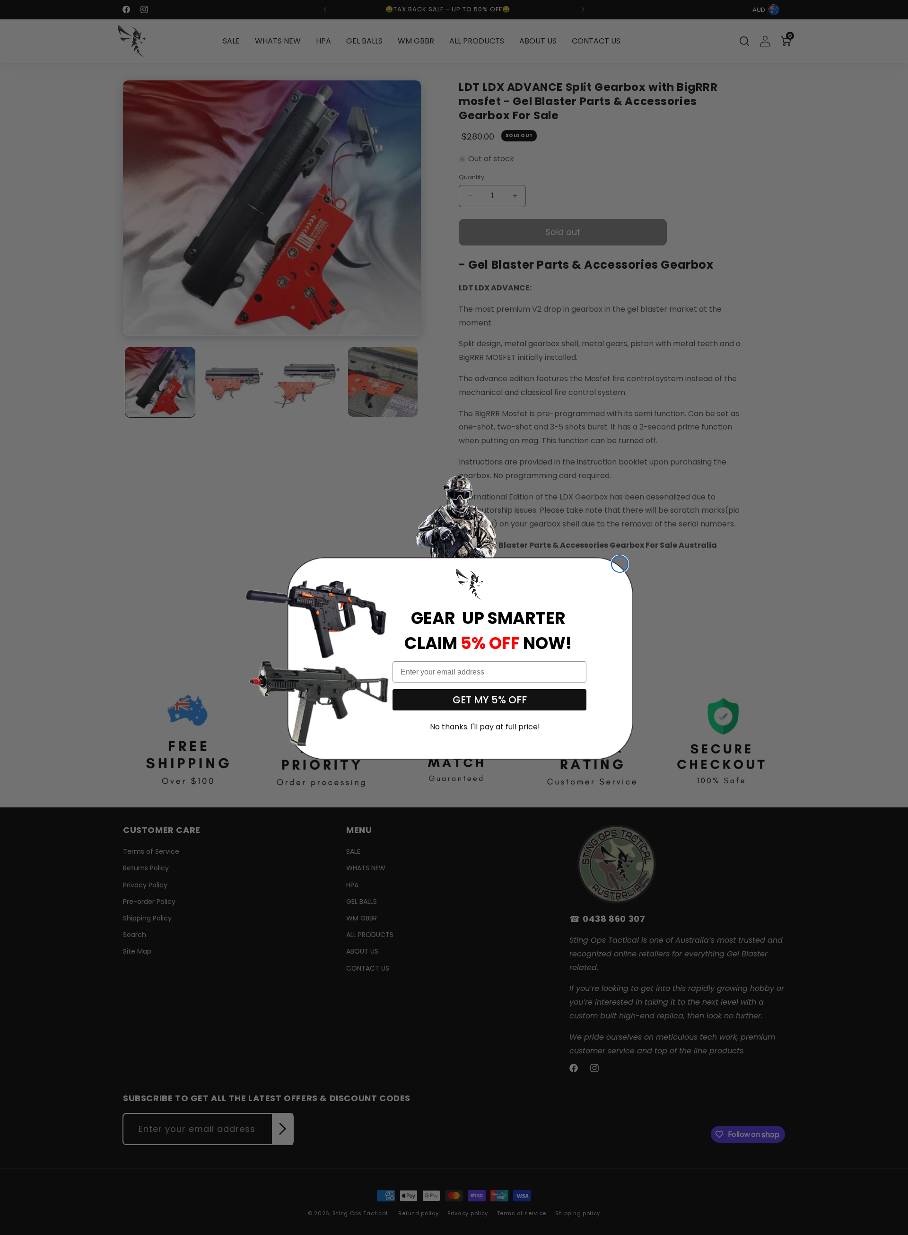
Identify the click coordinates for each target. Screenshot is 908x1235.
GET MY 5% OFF (490, 700)
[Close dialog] (619, 564)
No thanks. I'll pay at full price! (485, 726)
